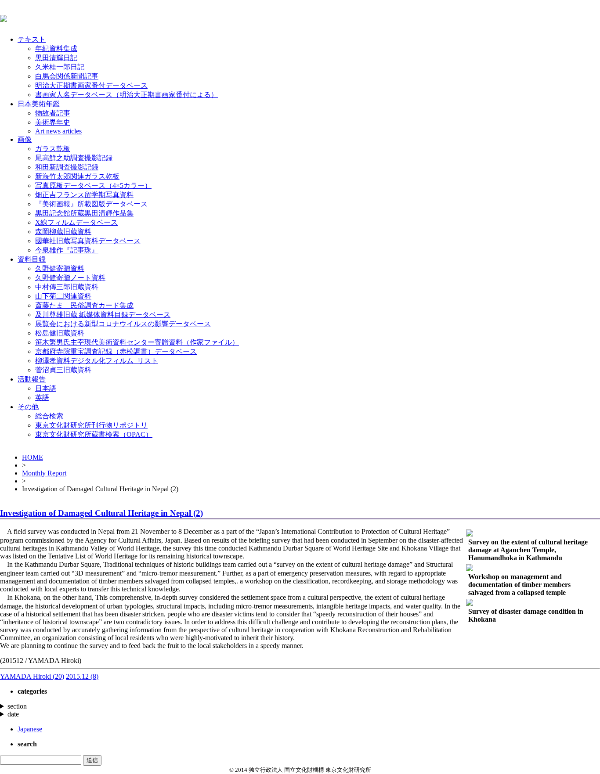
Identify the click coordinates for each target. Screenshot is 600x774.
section (17, 706)
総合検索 (49, 416)
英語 (42, 397)
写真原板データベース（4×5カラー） (93, 185)
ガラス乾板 (52, 148)
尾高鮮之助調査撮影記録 (73, 158)
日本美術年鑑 (39, 104)
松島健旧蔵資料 (59, 333)
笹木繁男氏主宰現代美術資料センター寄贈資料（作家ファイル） (137, 342)
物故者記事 (52, 113)
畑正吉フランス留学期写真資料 (84, 194)
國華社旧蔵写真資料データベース (88, 241)
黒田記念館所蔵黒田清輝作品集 (84, 213)
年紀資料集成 (56, 48)
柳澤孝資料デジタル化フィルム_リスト (96, 360)
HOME (32, 457)
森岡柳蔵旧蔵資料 (63, 231)
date (13, 714)
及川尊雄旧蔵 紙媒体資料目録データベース (102, 314)
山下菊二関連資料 (63, 296)
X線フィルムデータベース (76, 222)
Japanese (30, 729)
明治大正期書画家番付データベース (91, 85)
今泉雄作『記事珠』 (66, 250)
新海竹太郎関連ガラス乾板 (77, 176)
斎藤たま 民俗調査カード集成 (84, 305)
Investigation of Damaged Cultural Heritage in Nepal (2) (101, 513)
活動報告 (32, 379)
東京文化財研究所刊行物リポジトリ (91, 425)
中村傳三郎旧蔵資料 (66, 287)
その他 (28, 406)
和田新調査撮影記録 (66, 167)
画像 (25, 139)
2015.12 (82, 676)
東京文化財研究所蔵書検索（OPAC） (93, 434)
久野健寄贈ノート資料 (70, 277)
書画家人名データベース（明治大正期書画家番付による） (126, 94)
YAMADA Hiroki (32, 676)
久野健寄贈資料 (59, 268)
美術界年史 (52, 122)
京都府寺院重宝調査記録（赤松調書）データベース (116, 351)
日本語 (45, 388)
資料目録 (32, 259)
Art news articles (58, 131)
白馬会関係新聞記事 (66, 76)
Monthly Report (44, 473)
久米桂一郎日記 (59, 67)
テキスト (32, 39)
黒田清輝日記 (56, 57)
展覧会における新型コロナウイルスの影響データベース (123, 324)
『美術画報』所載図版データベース (91, 204)
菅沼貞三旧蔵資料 (63, 370)
